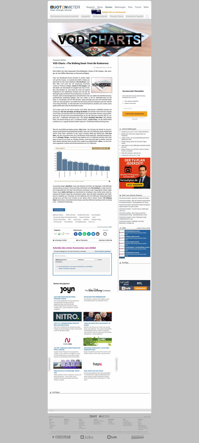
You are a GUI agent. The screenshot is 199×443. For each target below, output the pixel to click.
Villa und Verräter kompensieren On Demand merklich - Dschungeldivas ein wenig (134, 201)
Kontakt (140, 423)
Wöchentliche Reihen (99, 421)
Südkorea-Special (100, 16)
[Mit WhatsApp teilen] (84, 234)
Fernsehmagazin (66, 432)
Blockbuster (105, 432)
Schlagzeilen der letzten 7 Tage (130, 155)
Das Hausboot (96, 215)
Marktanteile (97, 422)
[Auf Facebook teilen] (75, 234)
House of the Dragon (59, 219)
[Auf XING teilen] (89, 234)
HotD (93, 217)
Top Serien (145, 432)
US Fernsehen (80, 432)
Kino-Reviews (111, 423)
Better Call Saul (70, 215)
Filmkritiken (74, 432)
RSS (50, 421)
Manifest (86, 219)
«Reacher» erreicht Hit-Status (134, 198)
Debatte (110, 421)
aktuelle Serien (119, 432)
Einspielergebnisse (127, 423)
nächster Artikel (104, 240)
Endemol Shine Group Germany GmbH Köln (135, 232)
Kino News (53, 432)
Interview (66, 423)
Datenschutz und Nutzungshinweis (142, 426)
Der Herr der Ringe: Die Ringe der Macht (65, 217)
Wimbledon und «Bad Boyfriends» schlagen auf (131, 222)
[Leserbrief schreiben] (105, 234)
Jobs (139, 422)
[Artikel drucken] (97, 234)
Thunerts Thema (116, 16)
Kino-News (125, 421)
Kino (130, 7)
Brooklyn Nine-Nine (83, 215)
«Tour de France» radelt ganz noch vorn (134, 209)
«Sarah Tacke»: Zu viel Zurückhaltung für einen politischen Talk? (135, 138)
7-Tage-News (52, 425)
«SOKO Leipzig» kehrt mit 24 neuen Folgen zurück (133, 142)
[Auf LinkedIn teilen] (93, 234)
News (100, 7)
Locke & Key (77, 219)
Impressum (140, 429)
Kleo (69, 219)
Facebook (51, 426)
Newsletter (51, 422)
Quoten (108, 7)
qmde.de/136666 (107, 227)
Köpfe (80, 426)
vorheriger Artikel (60, 240)
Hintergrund (67, 421)
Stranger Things (96, 219)
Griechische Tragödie (134, 16)
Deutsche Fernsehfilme (136, 432)
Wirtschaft (81, 423)
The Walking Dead (80, 222)
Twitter (50, 428)
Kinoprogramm (127, 432)
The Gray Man (57, 222)
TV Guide (100, 432)
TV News (87, 432)
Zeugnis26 (85, 16)
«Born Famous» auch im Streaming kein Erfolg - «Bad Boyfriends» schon (133, 214)
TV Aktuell (59, 432)
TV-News (81, 421)
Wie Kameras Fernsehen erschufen (64, 16)
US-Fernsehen (82, 428)
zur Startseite (83, 240)
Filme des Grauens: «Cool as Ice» (131, 153)
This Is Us (92, 222)
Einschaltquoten (93, 432)
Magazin (90, 7)
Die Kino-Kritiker (127, 422)
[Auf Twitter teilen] (80, 234)
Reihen (65, 422)
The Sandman (68, 222)
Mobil (50, 423)
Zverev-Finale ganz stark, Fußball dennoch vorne (133, 218)
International (82, 425)
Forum (138, 7)
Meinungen (120, 7)
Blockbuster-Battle (127, 425)
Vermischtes (82, 422)
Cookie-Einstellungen (143, 428)
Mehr (146, 7)
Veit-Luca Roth (59, 67)
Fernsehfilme (112, 432)
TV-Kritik (110, 422)
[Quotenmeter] (65, 8)
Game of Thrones (84, 217)
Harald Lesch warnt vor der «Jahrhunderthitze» (135, 132)
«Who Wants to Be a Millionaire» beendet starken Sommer (135, 146)
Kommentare (59, 210)
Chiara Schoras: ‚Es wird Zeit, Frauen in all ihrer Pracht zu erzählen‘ (135, 150)
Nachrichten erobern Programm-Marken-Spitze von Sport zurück (134, 205)
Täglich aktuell (97, 423)
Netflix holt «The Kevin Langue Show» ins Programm (133, 134)
